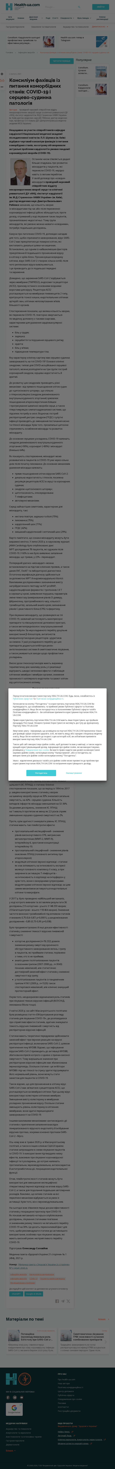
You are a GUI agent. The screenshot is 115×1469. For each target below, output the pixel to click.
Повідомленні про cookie (37, 750)
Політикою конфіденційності (49, 698)
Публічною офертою (23, 698)
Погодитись (41, 773)
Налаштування (74, 773)
